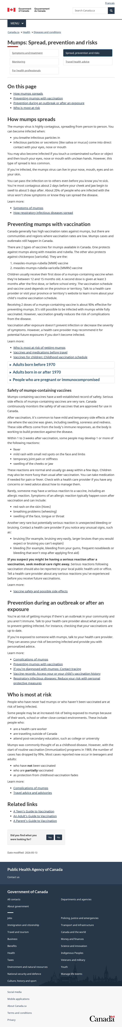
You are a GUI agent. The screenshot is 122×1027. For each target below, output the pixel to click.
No (58, 837)
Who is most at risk (26, 108)
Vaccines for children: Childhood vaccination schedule (50, 357)
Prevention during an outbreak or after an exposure (48, 103)
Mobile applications (18, 999)
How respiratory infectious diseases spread (43, 213)
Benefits (12, 946)
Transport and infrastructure (77, 925)
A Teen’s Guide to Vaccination (33, 811)
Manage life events (71, 974)
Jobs (9, 918)
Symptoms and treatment (27, 53)
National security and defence (24, 974)
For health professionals (26, 70)
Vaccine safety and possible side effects (40, 591)
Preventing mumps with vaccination (38, 98)
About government (18, 906)
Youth (64, 967)
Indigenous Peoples (72, 953)
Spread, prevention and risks (82, 53)
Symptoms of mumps (28, 208)
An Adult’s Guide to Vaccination (35, 816)
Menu (15, 23)
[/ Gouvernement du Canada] (28, 9)
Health (26, 32)
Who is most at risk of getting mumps (39, 348)
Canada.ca (13, 32)
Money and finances (72, 939)
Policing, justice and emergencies (79, 918)
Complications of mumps (30, 659)
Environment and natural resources (27, 967)
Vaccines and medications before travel (40, 352)
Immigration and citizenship (23, 925)
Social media (14, 992)
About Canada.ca (16, 1006)
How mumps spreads (28, 94)
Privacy (11, 1020)
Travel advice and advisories (32, 793)
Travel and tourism (18, 932)
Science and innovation (74, 946)
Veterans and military (73, 960)
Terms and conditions (19, 1013)
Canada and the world (73, 932)
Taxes (10, 960)
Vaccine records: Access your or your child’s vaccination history (56, 674)
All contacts (13, 899)
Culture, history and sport (21, 980)
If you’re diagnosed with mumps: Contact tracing (47, 669)
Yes (50, 837)
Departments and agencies (76, 899)
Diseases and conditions (47, 32)
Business (12, 939)
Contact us (13, 877)
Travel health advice (77, 61)
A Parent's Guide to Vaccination (35, 821)
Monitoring (18, 61)
